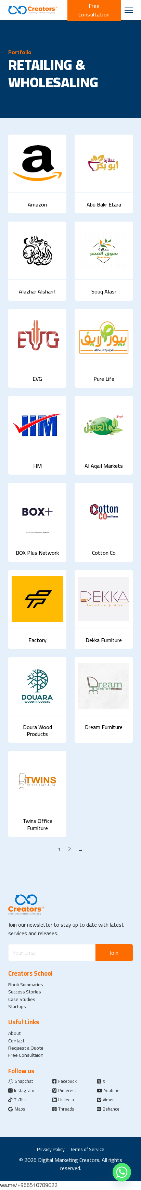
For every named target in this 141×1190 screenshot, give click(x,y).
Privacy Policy (51, 1149)
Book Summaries (25, 984)
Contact (16, 1040)
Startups (17, 1006)
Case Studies (21, 999)
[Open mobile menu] (129, 10)
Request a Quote (25, 1047)
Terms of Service (87, 1149)
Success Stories (24, 991)
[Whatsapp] (122, 1172)
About (14, 1033)
